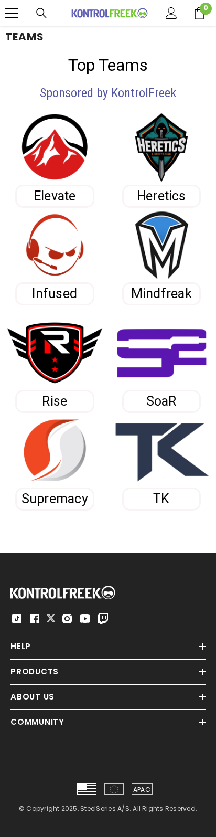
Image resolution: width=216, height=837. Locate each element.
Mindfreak (161, 293)
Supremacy (54, 498)
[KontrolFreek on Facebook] (34, 618)
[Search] (41, 13)
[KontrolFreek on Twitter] (51, 617)
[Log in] (171, 13)
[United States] (86, 789)
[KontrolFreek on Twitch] (102, 618)
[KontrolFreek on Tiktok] (16, 618)
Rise (54, 401)
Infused (54, 293)
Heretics (161, 196)
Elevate (55, 196)
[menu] (11, 13)
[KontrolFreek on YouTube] (85, 618)
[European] (114, 789)
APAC (141, 789)
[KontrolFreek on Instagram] (67, 618)
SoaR (161, 401)
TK (161, 498)
